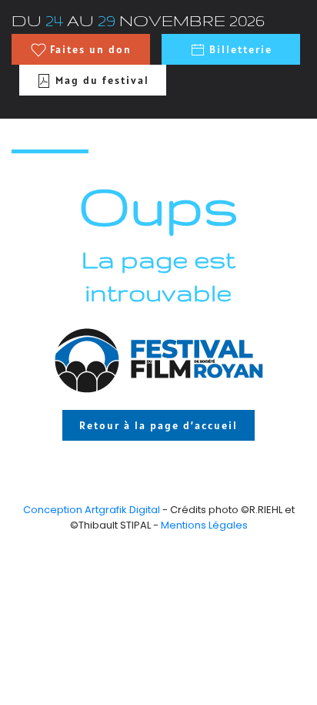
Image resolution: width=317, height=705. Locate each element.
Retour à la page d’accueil (158, 425)
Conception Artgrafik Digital (91, 509)
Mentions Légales (204, 525)
